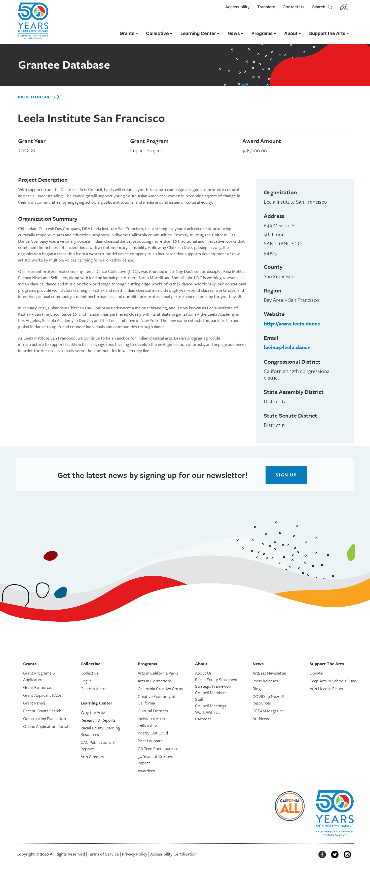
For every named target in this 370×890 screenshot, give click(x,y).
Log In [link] (86, 681)
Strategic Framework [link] (213, 686)
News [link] (234, 33)
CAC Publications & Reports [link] (98, 745)
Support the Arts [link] (327, 33)
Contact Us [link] (294, 6)
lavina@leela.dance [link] (287, 347)
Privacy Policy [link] (134, 854)
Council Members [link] (211, 692)
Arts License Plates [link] (326, 688)
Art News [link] (260, 718)
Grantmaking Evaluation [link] (44, 718)
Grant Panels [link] (34, 703)
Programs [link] (262, 33)
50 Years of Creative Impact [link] (155, 759)
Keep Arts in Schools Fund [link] (333, 681)
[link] (33, 23)
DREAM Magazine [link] (268, 711)
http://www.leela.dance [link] (292, 323)
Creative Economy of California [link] (156, 699)
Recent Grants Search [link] (42, 711)
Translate (266, 6)
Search (319, 6)
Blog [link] (256, 688)
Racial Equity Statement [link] (216, 679)
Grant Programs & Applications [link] (39, 676)
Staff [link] (199, 699)
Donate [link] (316, 673)
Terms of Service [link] (103, 854)
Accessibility (237, 6)
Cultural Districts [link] (153, 711)
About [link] (291, 33)
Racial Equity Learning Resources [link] (100, 731)
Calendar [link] (203, 719)
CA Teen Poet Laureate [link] (158, 748)
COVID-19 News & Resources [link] (268, 699)
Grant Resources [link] (38, 687)
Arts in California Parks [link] (158, 673)
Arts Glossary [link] (92, 756)
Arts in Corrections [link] (155, 681)
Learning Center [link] (198, 33)
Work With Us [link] (207, 712)
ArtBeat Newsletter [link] (269, 673)
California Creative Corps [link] (160, 688)
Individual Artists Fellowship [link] (152, 721)
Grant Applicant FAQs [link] (42, 695)
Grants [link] (127, 33)
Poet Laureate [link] (150, 740)
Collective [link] (157, 33)
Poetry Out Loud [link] (153, 733)
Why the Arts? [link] (93, 712)
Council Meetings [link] (210, 705)
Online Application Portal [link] (45, 726)
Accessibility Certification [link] (173, 854)
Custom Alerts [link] (93, 688)
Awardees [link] (146, 770)
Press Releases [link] (265, 681)
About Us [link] (203, 673)
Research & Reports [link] (98, 720)
